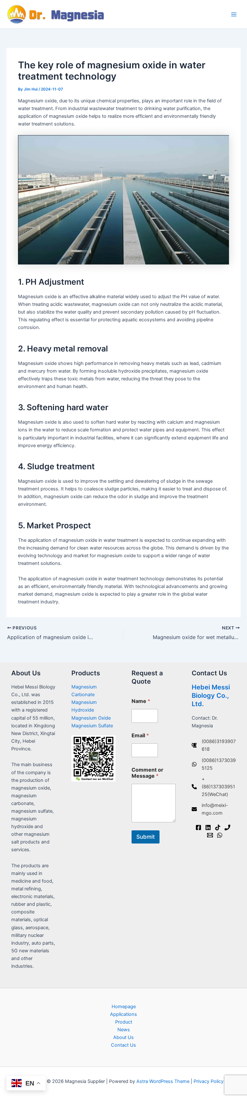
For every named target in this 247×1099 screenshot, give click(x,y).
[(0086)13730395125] (214, 764)
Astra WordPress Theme (162, 1081)
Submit (145, 837)
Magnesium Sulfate (92, 726)
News (123, 1030)
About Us (123, 1037)
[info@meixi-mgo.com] (214, 809)
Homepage (124, 1006)
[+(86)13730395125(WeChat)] (214, 786)
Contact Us (123, 1045)
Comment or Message (147, 773)
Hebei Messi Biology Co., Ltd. (211, 695)
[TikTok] (218, 827)
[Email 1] (210, 835)
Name (141, 701)
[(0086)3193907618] (214, 745)
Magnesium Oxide (91, 718)
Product (123, 1022)
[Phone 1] (227, 827)
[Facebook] (198, 827)
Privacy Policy (209, 1081)
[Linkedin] (208, 827)
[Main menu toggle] (234, 14)
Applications (123, 1014)
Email (140, 735)
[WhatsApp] (220, 835)
